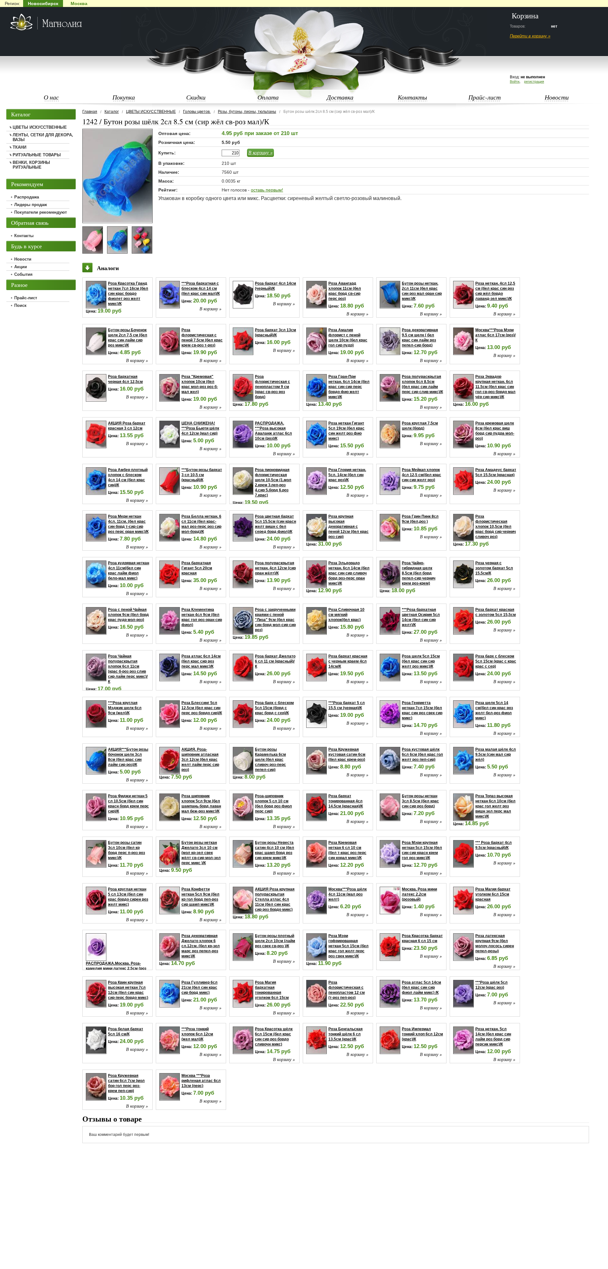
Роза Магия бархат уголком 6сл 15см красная (492, 894)
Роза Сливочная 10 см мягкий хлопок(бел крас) (346, 614)
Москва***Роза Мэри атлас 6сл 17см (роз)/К (495, 335)
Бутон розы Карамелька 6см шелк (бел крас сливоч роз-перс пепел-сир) (270, 759)
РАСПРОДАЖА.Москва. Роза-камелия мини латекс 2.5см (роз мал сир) (116, 968)
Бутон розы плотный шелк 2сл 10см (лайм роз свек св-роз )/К (275, 941)
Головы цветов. (197, 111)
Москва (79, 3)
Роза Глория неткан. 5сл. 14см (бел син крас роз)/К (347, 475)
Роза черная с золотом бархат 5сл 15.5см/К (494, 568)
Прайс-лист (484, 97)
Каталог (111, 111)
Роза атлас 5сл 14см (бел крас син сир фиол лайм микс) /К (421, 987)
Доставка (340, 97)
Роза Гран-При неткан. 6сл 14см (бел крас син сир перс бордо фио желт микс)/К (349, 386)
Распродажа (26, 197)
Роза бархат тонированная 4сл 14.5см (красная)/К (345, 801)
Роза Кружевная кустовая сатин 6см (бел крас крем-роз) (346, 754)
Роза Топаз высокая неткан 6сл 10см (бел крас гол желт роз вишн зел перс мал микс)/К (495, 806)
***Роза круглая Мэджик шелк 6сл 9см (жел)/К (125, 708)
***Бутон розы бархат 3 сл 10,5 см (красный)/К (201, 475)
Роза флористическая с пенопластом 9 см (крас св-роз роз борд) (272, 386)
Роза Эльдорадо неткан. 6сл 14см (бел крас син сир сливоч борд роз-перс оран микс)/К (349, 573)
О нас (51, 97)
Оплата (268, 97)
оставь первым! (267, 189)
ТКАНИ (19, 147)
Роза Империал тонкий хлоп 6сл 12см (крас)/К (422, 1034)
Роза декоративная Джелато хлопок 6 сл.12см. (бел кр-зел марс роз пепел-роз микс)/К (200, 946)
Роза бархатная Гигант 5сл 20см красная (196, 568)
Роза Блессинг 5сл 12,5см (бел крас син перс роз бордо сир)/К (201, 708)
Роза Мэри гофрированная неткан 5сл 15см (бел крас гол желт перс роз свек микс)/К (348, 946)
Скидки (196, 97)
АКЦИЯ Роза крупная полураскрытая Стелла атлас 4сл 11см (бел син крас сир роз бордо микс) (274, 899)
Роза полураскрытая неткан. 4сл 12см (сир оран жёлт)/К (275, 568)
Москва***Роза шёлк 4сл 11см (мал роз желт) (347, 894)
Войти (514, 81)
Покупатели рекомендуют (40, 212)
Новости (557, 97)
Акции (20, 266)
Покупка (123, 97)
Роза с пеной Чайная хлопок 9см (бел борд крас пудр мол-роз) (128, 614)
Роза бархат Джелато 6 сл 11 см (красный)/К (275, 661)
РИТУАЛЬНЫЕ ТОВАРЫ (37, 154)
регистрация (534, 81)
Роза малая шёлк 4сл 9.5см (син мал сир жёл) (495, 754)
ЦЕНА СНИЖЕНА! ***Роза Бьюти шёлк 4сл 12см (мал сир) (200, 428)
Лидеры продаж (30, 204)
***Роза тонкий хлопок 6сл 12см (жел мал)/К (197, 1034)
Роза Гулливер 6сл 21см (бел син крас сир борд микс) (199, 987)
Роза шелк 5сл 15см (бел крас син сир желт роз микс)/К (421, 661)
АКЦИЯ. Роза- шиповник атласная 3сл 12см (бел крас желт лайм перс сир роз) (200, 759)
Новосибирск (43, 3)
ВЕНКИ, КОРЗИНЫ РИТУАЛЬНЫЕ (31, 165)
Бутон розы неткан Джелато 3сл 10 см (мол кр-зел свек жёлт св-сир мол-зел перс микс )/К (201, 852)
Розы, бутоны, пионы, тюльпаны (247, 111)
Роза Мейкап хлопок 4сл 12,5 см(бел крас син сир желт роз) (421, 475)
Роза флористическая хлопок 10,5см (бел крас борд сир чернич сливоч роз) (495, 526)
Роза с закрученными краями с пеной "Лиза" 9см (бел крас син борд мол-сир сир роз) (275, 619)
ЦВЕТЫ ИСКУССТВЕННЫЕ (151, 111)
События (23, 274)
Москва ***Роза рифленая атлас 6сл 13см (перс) (201, 1080)
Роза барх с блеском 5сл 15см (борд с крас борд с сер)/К (274, 708)
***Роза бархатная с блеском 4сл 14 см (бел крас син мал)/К (200, 288)
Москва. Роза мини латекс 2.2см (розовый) (419, 894)
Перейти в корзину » (530, 36)
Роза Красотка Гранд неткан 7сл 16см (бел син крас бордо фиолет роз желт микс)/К (128, 293)
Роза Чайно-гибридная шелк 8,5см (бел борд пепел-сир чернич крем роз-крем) (418, 573)
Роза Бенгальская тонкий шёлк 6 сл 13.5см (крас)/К (345, 1034)
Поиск (20, 305)
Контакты (412, 97)
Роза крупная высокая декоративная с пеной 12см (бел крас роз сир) (348, 526)
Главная (89, 111)
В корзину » (260, 152)
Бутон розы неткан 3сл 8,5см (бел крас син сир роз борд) (420, 801)
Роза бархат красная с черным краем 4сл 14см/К (347, 661)
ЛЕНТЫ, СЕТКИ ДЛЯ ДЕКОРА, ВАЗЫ (43, 137)
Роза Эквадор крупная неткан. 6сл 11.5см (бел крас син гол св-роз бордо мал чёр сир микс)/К (495, 386)
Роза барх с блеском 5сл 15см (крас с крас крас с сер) (495, 661)
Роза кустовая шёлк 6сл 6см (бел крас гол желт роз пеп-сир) (422, 754)
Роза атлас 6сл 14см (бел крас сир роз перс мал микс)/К (201, 661)
